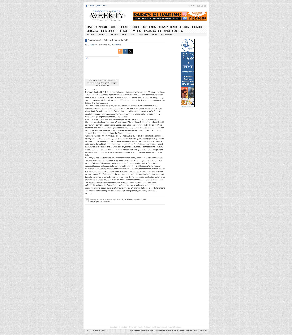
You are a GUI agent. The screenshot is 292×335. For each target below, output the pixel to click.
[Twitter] (202, 5)
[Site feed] (205, 5)
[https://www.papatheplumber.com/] (170, 16)
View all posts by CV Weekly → (101, 201)
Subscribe (114, 34)
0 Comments (116, 45)
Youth (114, 27)
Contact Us (102, 34)
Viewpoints (101, 27)
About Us (90, 34)
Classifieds (143, 34)
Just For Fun (149, 27)
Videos (124, 34)
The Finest (123, 31)
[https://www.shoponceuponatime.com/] (188, 73)
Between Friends (168, 27)
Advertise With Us (173, 31)
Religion (184, 27)
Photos (133, 34)
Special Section (152, 31)
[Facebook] (199, 5)
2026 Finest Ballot (167, 34)
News (89, 27)
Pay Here (136, 31)
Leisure (135, 27)
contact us (173, 331)
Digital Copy (107, 31)
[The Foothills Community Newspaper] (107, 15)
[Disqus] (125, 234)
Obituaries (92, 31)
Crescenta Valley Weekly (98, 331)
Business (197, 27)
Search (192, 6)
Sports (124, 27)
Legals (154, 34)
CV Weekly (91, 45)
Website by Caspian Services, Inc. (196, 331)
